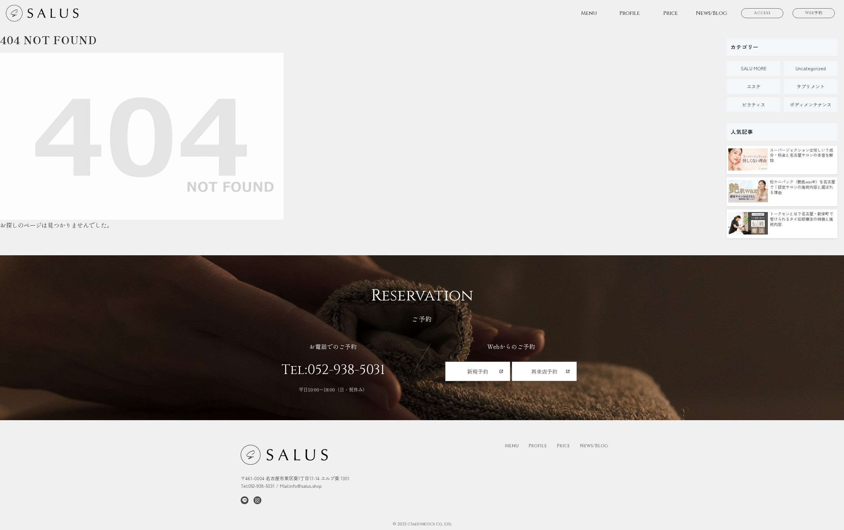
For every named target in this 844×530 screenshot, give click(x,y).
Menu (512, 446)
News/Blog (594, 446)
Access (762, 13)
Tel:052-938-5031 (333, 370)
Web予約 (814, 13)
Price (563, 446)
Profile (537, 446)
